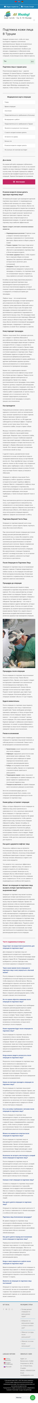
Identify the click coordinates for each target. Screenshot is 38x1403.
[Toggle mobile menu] (34, 20)
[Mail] (12, 1309)
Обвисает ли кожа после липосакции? (27, 1343)
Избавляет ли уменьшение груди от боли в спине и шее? (27, 1324)
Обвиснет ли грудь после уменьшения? (27, 1334)
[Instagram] (9, 1309)
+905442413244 (30, 1370)
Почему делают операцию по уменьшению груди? (26, 1313)
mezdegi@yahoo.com (27, 1375)
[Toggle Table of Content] (31, 61)
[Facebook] (3, 1309)
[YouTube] (6, 1309)
